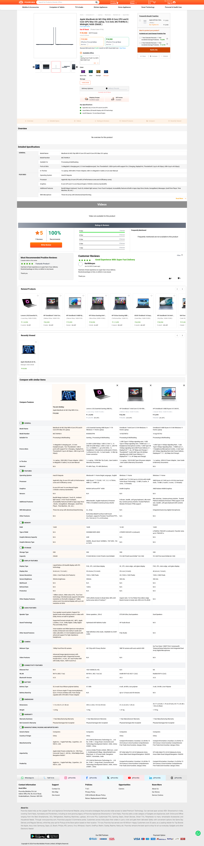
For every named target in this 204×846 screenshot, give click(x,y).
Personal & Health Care (173, 7)
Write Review (46, 245)
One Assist (56, 795)
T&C (98, 63)
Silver (90, 75)
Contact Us (56, 789)
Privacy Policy (90, 792)
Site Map (55, 792)
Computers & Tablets (57, 7)
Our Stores (156, 792)
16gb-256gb (85, 82)
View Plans (122, 48)
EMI (95, 63)
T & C (87, 789)
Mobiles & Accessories (30, 7)
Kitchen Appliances (100, 7)
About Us (155, 789)
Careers (121, 789)
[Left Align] (97, 2)
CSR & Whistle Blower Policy (95, 795)
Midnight (106, 75)
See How (84, 44)
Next (77, 67)
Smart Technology (147, 7)
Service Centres (157, 795)
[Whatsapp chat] (198, 833)
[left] (177, 289)
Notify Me (154, 50)
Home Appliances (124, 7)
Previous (34, 67)
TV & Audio (79, 7)
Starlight (98, 75)
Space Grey (83, 75)
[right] (182, 289)
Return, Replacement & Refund (96, 798)
